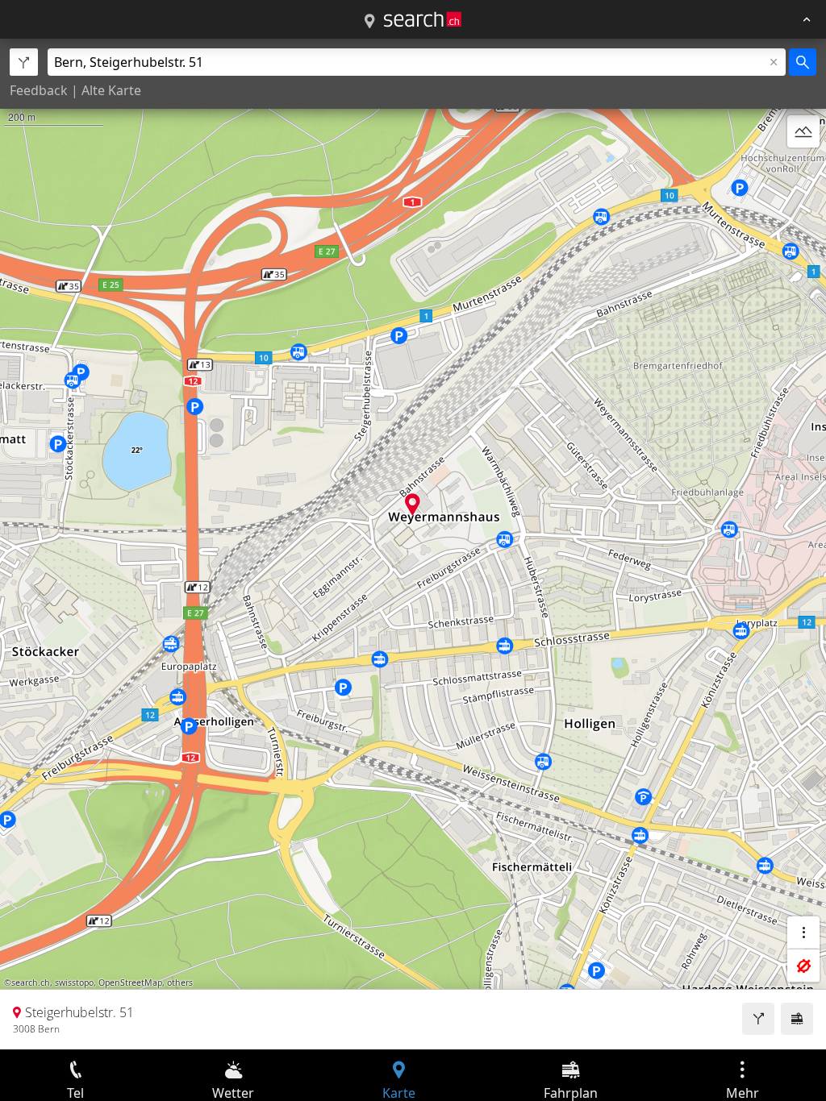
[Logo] (422, 19)
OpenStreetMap (130, 982)
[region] (413, 544)
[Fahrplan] (797, 1019)
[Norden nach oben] (803, 170)
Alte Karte (111, 90)
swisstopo (74, 982)
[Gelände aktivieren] (803, 131)
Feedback (39, 90)
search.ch (30, 982)
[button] (412, 504)
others (180, 982)
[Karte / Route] (369, 22)
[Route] (758, 1019)
